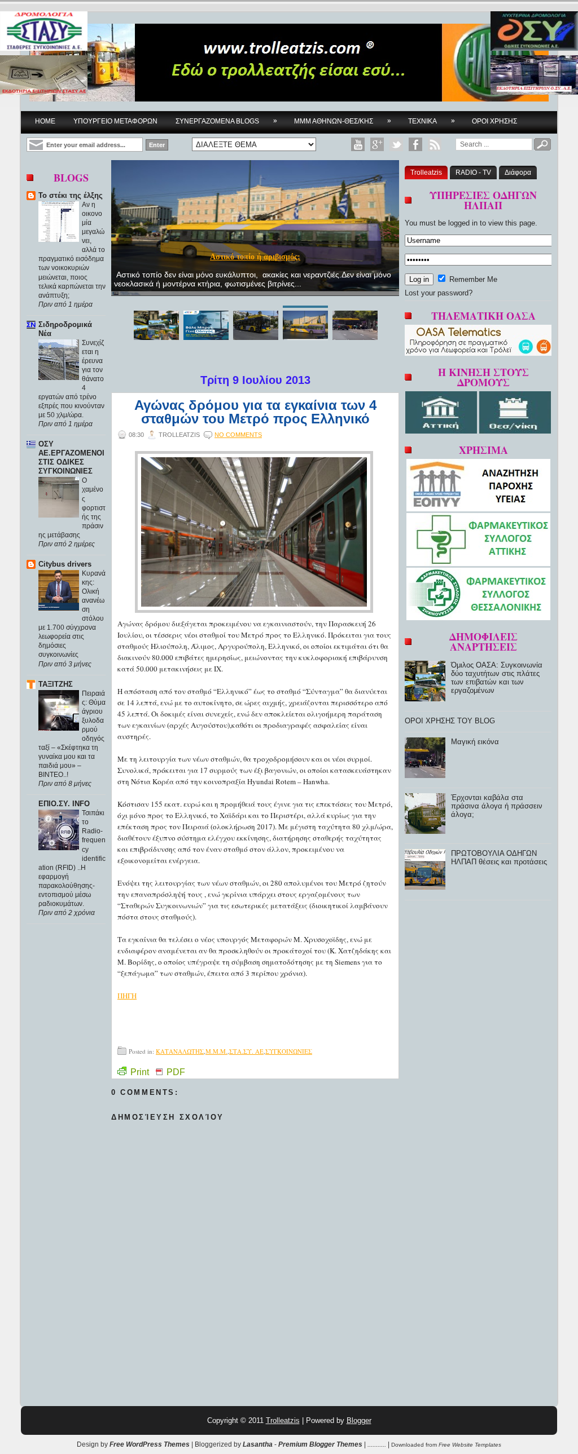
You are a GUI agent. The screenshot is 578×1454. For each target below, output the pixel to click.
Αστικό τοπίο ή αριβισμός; (255, 257)
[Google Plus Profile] (377, 144)
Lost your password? (438, 293)
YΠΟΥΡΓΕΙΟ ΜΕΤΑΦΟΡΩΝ (115, 121)
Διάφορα (518, 172)
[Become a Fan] (415, 144)
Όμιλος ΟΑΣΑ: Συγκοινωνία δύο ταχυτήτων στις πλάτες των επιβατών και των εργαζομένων (496, 678)
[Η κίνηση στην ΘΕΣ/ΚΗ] (515, 431)
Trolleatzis (426, 172)
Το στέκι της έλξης (70, 195)
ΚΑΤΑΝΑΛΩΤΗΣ (180, 1051)
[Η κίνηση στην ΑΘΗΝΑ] (442, 431)
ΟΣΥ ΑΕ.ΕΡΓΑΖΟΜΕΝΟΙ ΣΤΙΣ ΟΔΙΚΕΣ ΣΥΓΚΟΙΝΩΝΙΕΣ (71, 457)
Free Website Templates (470, 1445)
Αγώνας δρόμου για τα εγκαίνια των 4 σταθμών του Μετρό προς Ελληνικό (255, 412)
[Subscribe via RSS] (434, 144)
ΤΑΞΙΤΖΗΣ (55, 684)
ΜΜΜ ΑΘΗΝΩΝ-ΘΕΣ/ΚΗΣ (342, 121)
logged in (463, 223)
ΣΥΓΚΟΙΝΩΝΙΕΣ (288, 1051)
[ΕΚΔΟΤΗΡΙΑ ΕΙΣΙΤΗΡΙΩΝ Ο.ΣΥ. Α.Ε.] (534, 75)
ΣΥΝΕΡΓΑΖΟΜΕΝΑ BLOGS (226, 121)
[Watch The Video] (358, 144)
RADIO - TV (473, 172)
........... (376, 1444)
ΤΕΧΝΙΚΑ (431, 121)
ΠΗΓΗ (127, 996)
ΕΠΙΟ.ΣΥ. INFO (64, 803)
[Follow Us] (396, 144)
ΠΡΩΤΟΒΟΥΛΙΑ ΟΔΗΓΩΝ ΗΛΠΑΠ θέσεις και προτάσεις (499, 857)
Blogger (359, 1420)
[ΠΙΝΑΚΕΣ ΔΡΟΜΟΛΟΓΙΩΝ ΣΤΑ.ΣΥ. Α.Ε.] (43, 31)
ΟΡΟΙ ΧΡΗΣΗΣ (494, 121)
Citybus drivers (64, 564)
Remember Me (472, 279)
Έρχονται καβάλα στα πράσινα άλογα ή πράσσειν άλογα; (496, 806)
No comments (238, 434)
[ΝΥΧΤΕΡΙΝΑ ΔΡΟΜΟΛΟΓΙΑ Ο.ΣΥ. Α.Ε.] (534, 31)
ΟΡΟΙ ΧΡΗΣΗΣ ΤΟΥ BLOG (450, 721)
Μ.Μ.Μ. (216, 1051)
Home (45, 121)
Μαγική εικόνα (475, 741)
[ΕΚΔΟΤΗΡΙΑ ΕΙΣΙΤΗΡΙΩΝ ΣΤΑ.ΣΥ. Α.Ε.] (43, 75)
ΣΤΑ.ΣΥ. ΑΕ (246, 1051)
